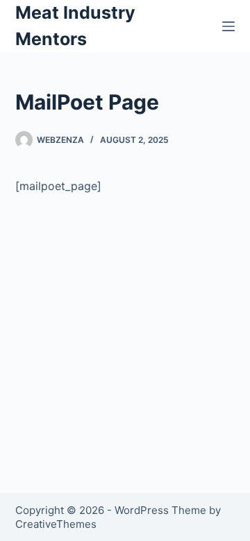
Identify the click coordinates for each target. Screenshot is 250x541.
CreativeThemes (56, 524)
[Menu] (228, 26)
